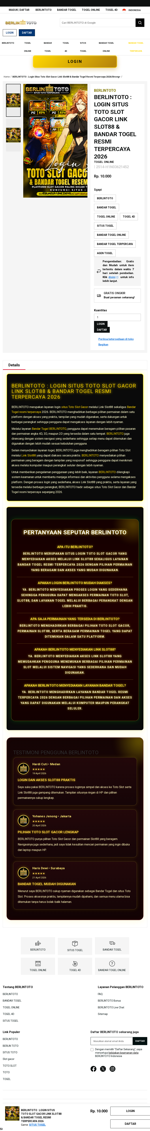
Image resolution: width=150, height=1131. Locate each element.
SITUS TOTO (10, 1052)
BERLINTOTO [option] (105, 198)
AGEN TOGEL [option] (105, 253)
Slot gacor (8, 1059)
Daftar (27, 32)
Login (10, 32)
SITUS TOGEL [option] (105, 225)
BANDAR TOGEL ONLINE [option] (111, 234)
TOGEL (7, 1078)
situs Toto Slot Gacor (74, 407)
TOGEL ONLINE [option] (106, 216)
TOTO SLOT (10, 1065)
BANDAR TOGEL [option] (106, 207)
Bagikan (103, 344)
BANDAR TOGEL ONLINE (112, 970)
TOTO (6, 1072)
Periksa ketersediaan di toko (116, 339)
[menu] (75, 47)
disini (111, 277)
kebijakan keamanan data (123, 1052)
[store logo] (21, 23)
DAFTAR (102, 329)
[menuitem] (8, 43)
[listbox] (117, 226)
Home (7, 76)
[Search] (140, 22)
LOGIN (75, 61)
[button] (13, 100)
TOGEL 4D (111, 9)
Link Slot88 (28, 455)
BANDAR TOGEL (66, 9)
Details (14, 365)
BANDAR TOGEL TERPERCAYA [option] (115, 244)
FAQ (100, 994)
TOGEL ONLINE (91, 9)
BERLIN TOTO (10, 1045)
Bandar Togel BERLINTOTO (49, 429)
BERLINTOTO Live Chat (111, 1007)
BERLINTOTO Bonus (109, 1000)
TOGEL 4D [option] (129, 216)
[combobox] (102, 22)
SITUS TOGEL (75, 950)
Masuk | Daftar (19, 9)
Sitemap (103, 1014)
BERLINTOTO (43, 9)
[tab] (14, 365)
